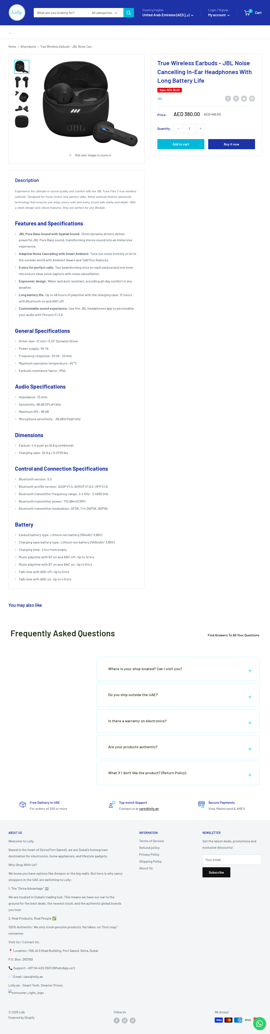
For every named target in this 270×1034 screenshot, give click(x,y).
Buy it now (231, 144)
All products (28, 46)
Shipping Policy (150, 861)
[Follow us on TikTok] (133, 1020)
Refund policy (149, 848)
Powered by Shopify (21, 1017)
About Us (146, 868)
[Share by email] (252, 98)
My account (217, 15)
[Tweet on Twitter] (244, 98)
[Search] (128, 12)
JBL (160, 98)
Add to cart (181, 144)
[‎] (43, 662)
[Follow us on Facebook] (117, 1020)
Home (12, 46)
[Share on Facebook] (228, 98)
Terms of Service (151, 841)
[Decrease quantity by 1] (178, 128)
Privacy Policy (149, 854)
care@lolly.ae (149, 808)
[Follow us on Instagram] (125, 1020)
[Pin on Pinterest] (236, 98)
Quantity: (164, 128)
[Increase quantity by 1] (200, 128)
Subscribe (216, 872)
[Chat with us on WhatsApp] (259, 1023)
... (9, 32)
